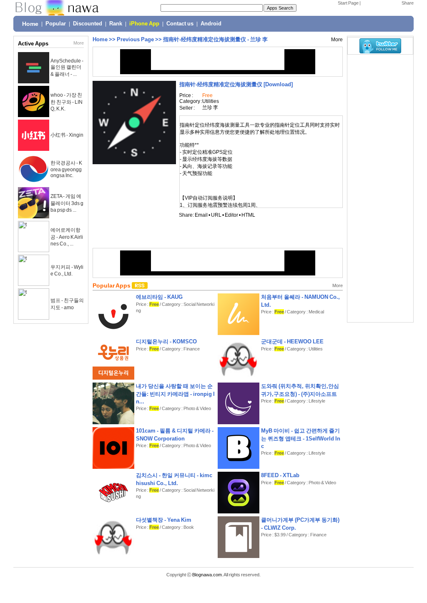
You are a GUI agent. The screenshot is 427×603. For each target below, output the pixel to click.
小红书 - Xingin (66, 135)
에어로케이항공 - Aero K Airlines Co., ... (66, 237)
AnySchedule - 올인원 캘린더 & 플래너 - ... (66, 67)
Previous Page (135, 39)
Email (201, 215)
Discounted (87, 24)
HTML (248, 215)
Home (30, 23)
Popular (55, 24)
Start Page (348, 2)
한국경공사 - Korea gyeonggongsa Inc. (66, 169)
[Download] (236, 84)
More (78, 42)
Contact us (179, 24)
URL (216, 215)
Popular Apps (112, 285)
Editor (231, 215)
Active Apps (33, 43)
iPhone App (144, 24)
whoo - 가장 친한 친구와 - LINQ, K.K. (66, 102)
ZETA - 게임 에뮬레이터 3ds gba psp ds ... (66, 203)
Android (211, 24)
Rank (115, 24)
